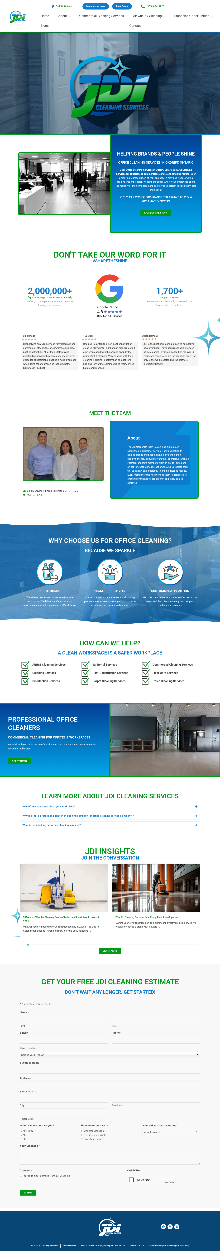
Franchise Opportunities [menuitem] (191, 16)
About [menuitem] (62, 16)
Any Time (28, 1130)
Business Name (29, 1062)
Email (24, 1032)
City (22, 1105)
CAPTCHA (133, 1170)
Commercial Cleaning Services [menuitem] (101, 16)
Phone (116, 1032)
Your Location (29, 1048)
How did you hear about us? (160, 1125)
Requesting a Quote (95, 1135)
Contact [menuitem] (135, 26)
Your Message (30, 1145)
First (22, 1025)
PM (24, 1138)
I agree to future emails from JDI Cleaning (46, 1175)
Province (117, 1105)
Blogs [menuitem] (45, 26)
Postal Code (27, 1118)
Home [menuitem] (45, 16)
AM (24, 1134)
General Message (94, 1130)
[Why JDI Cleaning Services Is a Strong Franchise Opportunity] (156, 887)
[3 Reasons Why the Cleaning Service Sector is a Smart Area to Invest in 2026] (64, 887)
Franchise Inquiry (94, 1139)
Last (114, 1025)
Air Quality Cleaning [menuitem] (147, 16)
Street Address (28, 1091)
